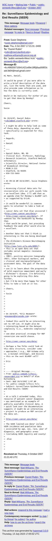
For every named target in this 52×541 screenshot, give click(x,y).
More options (10, 26)
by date (43, 516)
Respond (40, 23)
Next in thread (33, 32)
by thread (9, 519)
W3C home (7, 5)
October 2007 (34, 8)
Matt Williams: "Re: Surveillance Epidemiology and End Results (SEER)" (26, 471)
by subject (20, 519)
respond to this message (30, 510)
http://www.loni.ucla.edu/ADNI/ (21, 246)
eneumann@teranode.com (16, 316)
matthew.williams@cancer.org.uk (20, 55)
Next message (32, 29)
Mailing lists (21, 5)
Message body (27, 23)
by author (31, 519)
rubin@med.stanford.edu (17, 52)
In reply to (20, 32)
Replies (45, 32)
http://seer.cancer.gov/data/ (20, 213)
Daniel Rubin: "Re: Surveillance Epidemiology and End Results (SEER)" (26, 480)
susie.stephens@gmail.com (18, 43)
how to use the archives (22, 522)
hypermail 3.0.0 (40, 531)
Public (33, 5)
